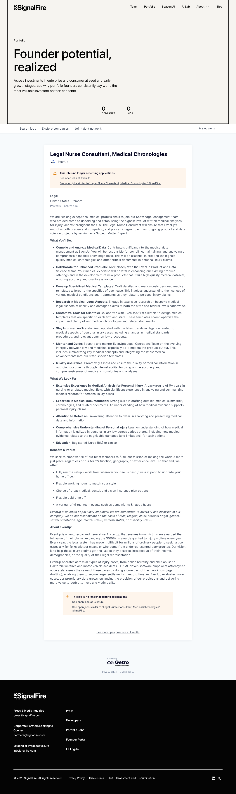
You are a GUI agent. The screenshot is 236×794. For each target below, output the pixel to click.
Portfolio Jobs (75, 730)
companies (55, 128)
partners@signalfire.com (29, 735)
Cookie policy (127, 671)
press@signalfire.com (27, 715)
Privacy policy (109, 671)
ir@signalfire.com (24, 750)
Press (70, 711)
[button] (203, 6)
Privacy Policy (76, 778)
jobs (28, 128)
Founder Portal (76, 739)
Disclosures (96, 778)
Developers (73, 720)
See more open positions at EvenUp (118, 632)
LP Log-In (72, 749)
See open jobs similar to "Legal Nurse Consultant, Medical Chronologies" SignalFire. (110, 183)
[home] (30, 8)
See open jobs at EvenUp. (75, 178)
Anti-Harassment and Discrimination (131, 778)
